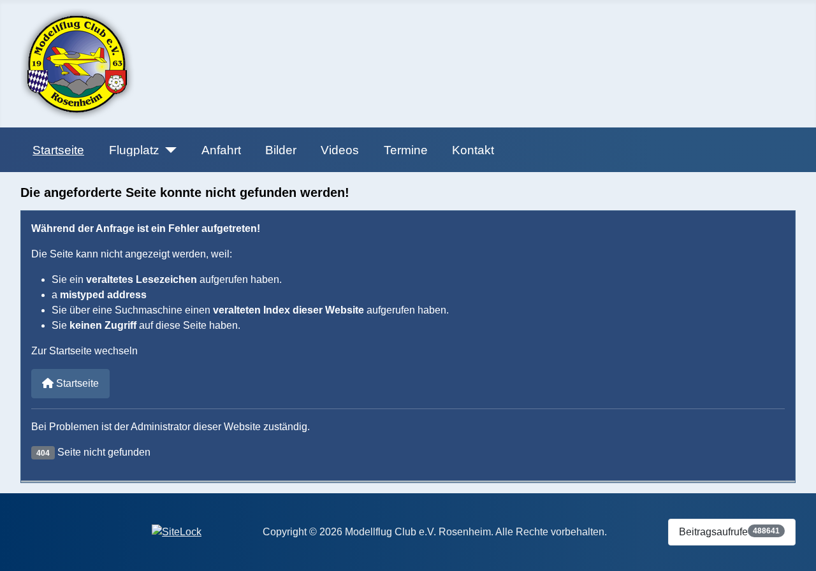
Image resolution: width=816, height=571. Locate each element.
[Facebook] (31, 530)
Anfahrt (221, 150)
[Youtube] (55, 530)
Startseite (58, 150)
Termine (406, 150)
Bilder (280, 150)
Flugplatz (134, 150)
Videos (340, 150)
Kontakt (473, 150)
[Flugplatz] (168, 150)
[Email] (79, 530)
